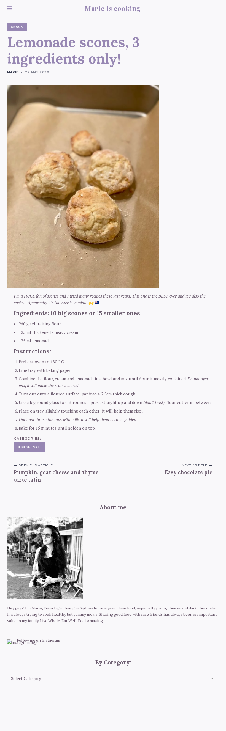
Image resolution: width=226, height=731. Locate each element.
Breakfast (29, 447)
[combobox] (113, 678)
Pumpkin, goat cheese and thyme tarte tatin (56, 476)
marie (12, 72)
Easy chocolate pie (188, 472)
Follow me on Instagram (38, 640)
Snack (17, 27)
